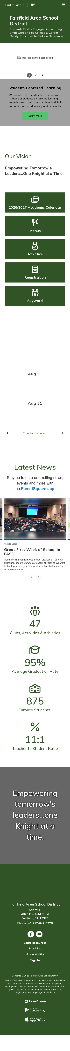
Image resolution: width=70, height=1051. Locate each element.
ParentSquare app (37, 488)
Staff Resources (35, 943)
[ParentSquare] (35, 1001)
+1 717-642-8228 (40, 923)
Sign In (35, 960)
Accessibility (35, 954)
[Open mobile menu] (63, 5)
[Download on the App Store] (35, 1019)
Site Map (35, 948)
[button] (15, 5)
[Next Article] (38, 577)
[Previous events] (7, 433)
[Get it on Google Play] (35, 1009)
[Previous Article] (31, 577)
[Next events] (62, 433)
